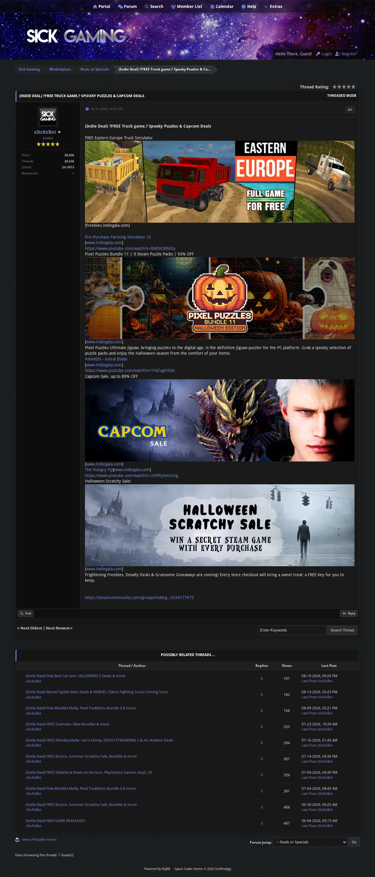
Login (326, 54)
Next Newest (57, 628)
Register (348, 54)
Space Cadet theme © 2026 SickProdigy (203, 869)
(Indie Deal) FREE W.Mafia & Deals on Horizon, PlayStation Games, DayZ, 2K (89, 772)
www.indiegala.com (104, 242)
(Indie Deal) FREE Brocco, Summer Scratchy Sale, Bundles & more (81, 756)
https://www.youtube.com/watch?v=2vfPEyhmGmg (131, 475)
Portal (103, 6)
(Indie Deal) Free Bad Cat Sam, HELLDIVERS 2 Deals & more (75, 676)
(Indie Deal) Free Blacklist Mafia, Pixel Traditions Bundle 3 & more (81, 708)
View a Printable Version (39, 840)
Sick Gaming (29, 69)
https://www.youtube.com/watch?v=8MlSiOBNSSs (130, 248)
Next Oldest (31, 628)
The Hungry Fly (99, 469)
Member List (189, 6)
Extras (275, 6)
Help (251, 6)
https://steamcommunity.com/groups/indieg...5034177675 (139, 597)
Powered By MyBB (157, 869)
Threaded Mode (342, 96)
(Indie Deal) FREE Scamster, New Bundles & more (67, 724)
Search (156, 6)
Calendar (223, 6)
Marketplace (60, 69)
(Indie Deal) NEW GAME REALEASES (55, 820)
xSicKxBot (45, 132)
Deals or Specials (95, 69)
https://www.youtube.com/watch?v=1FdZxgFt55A (130, 370)
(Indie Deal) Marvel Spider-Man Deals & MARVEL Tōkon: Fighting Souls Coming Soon (97, 692)
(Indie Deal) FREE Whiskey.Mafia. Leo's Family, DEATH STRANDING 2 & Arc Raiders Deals (99, 740)
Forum (130, 6)
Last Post (309, 681)
